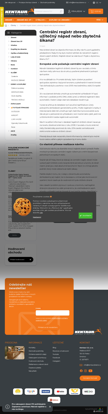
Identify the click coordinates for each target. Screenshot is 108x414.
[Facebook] (81, 370)
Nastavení (37, 217)
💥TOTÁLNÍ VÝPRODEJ (20, 108)
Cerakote (14, 76)
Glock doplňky (16, 96)
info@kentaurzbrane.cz (92, 365)
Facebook (56, 358)
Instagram (56, 361)
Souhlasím (87, 215)
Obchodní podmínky (47, 2)
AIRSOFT (14, 115)
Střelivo (14, 45)
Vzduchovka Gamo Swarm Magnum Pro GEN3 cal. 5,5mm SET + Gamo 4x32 (19, 176)
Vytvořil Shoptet (91, 409)
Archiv (14, 235)
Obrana (14, 61)
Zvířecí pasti (16, 104)
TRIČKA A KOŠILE (18, 100)
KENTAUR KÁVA (17, 92)
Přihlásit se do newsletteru (48, 327)
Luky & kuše (15, 57)
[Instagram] (85, 370)
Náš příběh (33, 371)
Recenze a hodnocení (61, 351)
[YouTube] (90, 370)
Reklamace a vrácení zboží (38, 364)
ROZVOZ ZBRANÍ (18, 80)
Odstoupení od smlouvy (37, 358)
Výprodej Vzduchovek (19, 123)
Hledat (61, 11)
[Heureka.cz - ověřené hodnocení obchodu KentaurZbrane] (17, 391)
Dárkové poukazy (17, 88)
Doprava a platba (35, 368)
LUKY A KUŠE (16, 119)
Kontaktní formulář (90, 378)
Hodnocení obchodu (36, 361)
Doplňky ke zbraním (19, 49)
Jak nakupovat (10, 2)
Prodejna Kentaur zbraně (28, 2)
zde (41, 213)
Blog (54, 348)
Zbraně (13, 37)
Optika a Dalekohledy (19, 53)
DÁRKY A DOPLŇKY (18, 84)
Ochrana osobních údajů (37, 354)
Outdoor (14, 69)
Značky (13, 135)
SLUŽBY (14, 73)
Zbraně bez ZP (16, 41)
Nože (13, 65)
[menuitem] (10, 20)
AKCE (13, 131)
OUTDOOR (15, 112)
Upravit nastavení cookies (57, 410)
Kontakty (32, 348)
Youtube (56, 354)
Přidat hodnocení (17, 260)
